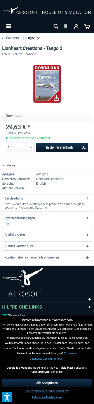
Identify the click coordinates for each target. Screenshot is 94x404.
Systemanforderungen (20, 218)
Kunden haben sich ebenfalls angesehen (32, 257)
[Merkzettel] (66, 26)
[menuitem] (8, 26)
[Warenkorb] (87, 26)
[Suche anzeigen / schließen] (55, 26)
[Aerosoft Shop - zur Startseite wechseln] (47, 12)
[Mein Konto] (76, 26)
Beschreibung (14, 198)
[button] (7, 397)
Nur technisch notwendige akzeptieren (47, 391)
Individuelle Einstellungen (47, 397)
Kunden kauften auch (19, 246)
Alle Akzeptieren (47, 383)
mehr (46, 207)
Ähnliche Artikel (15, 234)
